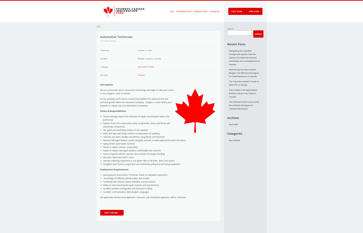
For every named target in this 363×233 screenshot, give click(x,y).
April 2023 (233, 124)
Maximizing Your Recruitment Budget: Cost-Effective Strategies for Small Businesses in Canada (244, 73)
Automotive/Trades (146, 67)
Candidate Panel (183, 11)
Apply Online (111, 212)
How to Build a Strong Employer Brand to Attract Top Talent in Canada (243, 93)
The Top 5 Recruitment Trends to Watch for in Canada (244, 83)
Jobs (172, 11)
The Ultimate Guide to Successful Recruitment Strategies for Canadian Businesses (244, 105)
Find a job (254, 11)
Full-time (141, 75)
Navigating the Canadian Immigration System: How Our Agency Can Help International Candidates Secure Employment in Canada (244, 58)
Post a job (236, 11)
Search (230, 28)
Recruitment (234, 140)
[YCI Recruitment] (121, 11)
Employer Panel (201, 11)
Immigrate (215, 11)
